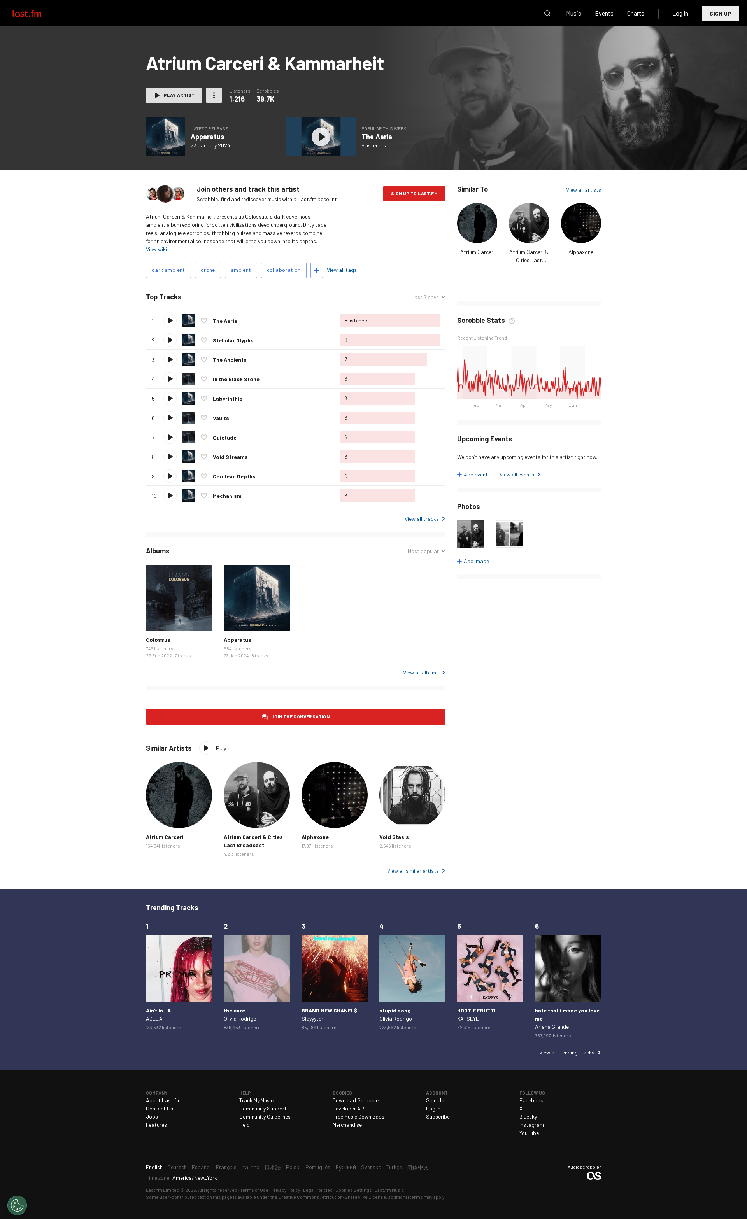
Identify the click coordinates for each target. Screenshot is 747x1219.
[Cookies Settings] (17, 1205)
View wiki (156, 249)
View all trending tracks (566, 1052)
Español (201, 1167)
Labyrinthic (227, 398)
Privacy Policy (285, 1190)
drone (208, 269)
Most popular (423, 551)
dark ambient (168, 269)
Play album (165, 137)
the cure (234, 1010)
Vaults (221, 418)
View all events (517, 474)
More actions (214, 95)
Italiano (251, 1167)
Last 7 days (425, 297)
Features (156, 1124)
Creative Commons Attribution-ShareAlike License (332, 1197)
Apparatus (207, 136)
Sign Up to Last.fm (414, 193)
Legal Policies (318, 1190)
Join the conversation (300, 716)
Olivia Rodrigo (240, 1018)
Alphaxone (580, 252)
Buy (158, 619)
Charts (635, 13)
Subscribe (438, 1116)
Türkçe (394, 1167)
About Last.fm (163, 1100)
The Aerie (376, 136)
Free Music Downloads (358, 1116)
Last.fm (35, 13)
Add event (476, 474)
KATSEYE (468, 1018)
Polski (293, 1167)
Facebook (531, 1100)
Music (573, 13)
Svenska (371, 1167)
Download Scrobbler (357, 1100)
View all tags (342, 269)
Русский (345, 1167)
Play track (170, 320)
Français (226, 1167)
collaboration (284, 269)
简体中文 (418, 1167)
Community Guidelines (265, 1116)
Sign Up (720, 13)
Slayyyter (312, 1018)
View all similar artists (413, 870)
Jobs (152, 1116)
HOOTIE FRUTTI (476, 1010)
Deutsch (177, 1167)
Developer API (349, 1108)
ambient (241, 269)
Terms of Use (254, 1190)
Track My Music (256, 1100)
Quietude (225, 437)
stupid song (395, 1010)
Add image (476, 561)
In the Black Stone (236, 379)
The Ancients (230, 359)
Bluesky (528, 1116)
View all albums (421, 672)
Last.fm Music (389, 1190)
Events (604, 13)
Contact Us (159, 1108)
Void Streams (230, 457)
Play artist (179, 95)
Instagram (531, 1124)
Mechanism (227, 495)
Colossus (158, 639)
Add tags (316, 270)
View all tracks (422, 518)
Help (244, 1124)
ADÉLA (154, 1018)
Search (547, 13)
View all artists (583, 189)
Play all (214, 297)
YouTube (529, 1133)
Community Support (263, 1108)
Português (317, 1167)
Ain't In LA (158, 1010)
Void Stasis (394, 837)
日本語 (273, 1167)
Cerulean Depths (234, 476)
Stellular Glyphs (233, 340)
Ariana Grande (552, 1026)
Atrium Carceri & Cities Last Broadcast (529, 260)
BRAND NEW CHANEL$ (330, 1010)
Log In (680, 13)
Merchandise (347, 1124)
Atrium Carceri (477, 252)
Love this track (204, 320)
